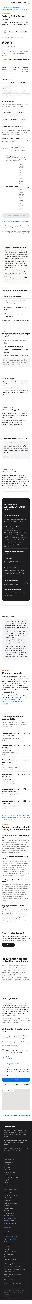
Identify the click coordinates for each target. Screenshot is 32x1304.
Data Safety (7, 1249)
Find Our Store (8, 1254)
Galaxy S (21, 7)
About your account (10, 1259)
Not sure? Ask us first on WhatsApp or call (16, 221)
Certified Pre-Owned (10, 1203)
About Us (6, 1231)
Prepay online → (22, 227)
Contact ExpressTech (10, 1251)
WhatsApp (12, 699)
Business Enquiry (9, 1208)
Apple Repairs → (9, 1159)
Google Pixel (7, 1180)
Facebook (11, 1283)
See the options (6, 62)
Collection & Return (10, 1198)
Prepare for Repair (9, 1244)
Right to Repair (10, 1239)
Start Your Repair (9, 1193)
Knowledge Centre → (10, 1236)
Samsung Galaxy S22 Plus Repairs (10, 9)
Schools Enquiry (9, 1213)
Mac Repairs (7, 1167)
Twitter (5, 1283)
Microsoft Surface (9, 1172)
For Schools (7, 1210)
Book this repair (8, 945)
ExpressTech (16, 3)
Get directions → (16, 1079)
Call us (6, 1084)
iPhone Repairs (8, 1162)
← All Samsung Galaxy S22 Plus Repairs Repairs (16, 1115)
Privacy (5, 1297)
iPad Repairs (7, 1164)
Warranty (6, 1246)
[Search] (25, 3)
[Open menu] (3, 3)
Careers (6, 1234)
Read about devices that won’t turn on (13, 456)
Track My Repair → (9, 1221)
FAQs (5, 1241)
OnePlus (6, 1182)
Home (3, 7)
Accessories (7, 1200)
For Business (8, 1205)
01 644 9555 (10, 1058)
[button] (29, 3)
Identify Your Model (10, 1223)
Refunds (10, 1297)
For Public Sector (9, 1215)
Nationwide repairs (7, 86)
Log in (5, 1256)
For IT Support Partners (11, 1218)
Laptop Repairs (8, 1175)
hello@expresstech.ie (9, 701)
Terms (15, 1297)
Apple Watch (7, 1170)
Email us (16, 1084)
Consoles (6, 1185)
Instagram (18, 1283)
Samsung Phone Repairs (12, 7)
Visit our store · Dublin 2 (11, 1195)
